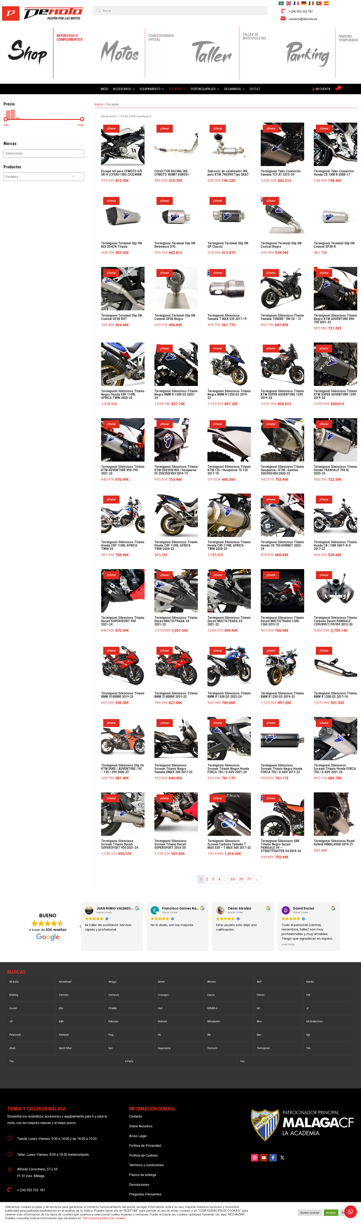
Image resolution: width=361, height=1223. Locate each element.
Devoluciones (139, 1185)
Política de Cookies (143, 1155)
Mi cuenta (323, 89)
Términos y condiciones (146, 1165)
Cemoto (63, 994)
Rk (159, 1034)
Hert (160, 1008)
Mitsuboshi (213, 1021)
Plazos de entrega (142, 1175)
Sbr (209, 1034)
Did (308, 994)
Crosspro (163, 994)
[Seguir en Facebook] (273, 1157)
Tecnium (212, 1048)
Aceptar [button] (331, 1212)
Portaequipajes (203, 89)
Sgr (308, 1034)
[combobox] (37, 153)
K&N (61, 1021)
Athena (211, 981)
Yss (242, 1061)
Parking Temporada (348, 38)
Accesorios (122, 89)
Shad (12, 1048)
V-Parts (129, 1061)
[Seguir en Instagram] (254, 1157)
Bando (310, 981)
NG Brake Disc (314, 1021)
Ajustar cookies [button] (309, 1212)
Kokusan (113, 1021)
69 (233, 879)
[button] (80, 153)
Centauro (113, 994)
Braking (13, 994)
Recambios (232, 89)
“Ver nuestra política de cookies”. (104, 1218)
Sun (110, 1048)
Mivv (259, 1021)
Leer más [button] (288, 944)
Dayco (211, 994)
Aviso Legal (137, 1136)
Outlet (255, 89)
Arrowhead (65, 981)
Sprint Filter (65, 1048)
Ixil (258, 1008)
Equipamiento (150, 89)
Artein (161, 981)
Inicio (104, 89)
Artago (112, 981)
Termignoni (263, 1048)
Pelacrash (15, 1034)
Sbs (259, 1034)
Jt (307, 1008)
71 (249, 879)
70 (241, 879)
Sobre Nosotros (141, 1126)
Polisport (64, 1034)
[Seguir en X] (282, 1157)
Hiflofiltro (212, 1008)
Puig (110, 1034)
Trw (11, 1061)
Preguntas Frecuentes (145, 1194)
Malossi (162, 1021)
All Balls (14, 981)
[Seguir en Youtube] (264, 1157)
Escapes (175, 89)
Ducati (13, 1008)
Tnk (308, 1048)
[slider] (6, 119)
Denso (260, 994)
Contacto (135, 1116)
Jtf (11, 1021)
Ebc (61, 1008)
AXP (259, 981)
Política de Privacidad (145, 1146)
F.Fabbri (112, 1008)
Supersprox (164, 1048)
